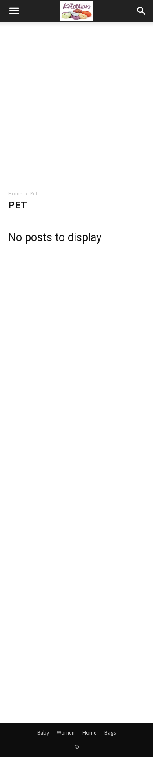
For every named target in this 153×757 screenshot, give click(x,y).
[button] (14, 11)
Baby (43, 732)
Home (15, 193)
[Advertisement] (76, 102)
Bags (110, 732)
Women (66, 732)
